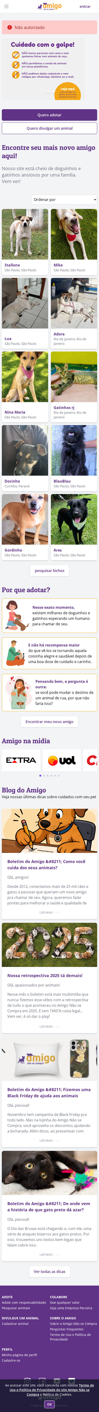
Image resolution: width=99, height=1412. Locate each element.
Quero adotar (49, 114)
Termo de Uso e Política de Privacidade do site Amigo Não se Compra (52, 1390)
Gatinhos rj (64, 407)
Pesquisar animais (16, 1308)
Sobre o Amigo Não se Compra (73, 1323)
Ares (58, 550)
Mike (58, 265)
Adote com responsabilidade (24, 1302)
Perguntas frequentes (67, 1329)
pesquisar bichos (49, 570)
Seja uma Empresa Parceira (71, 1308)
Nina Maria (15, 412)
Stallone (12, 265)
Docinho (12, 481)
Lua (8, 338)
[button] (40, 776)
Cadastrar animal (15, 1323)
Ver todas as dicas (49, 1271)
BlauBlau (62, 481)
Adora (59, 334)
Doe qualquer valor (65, 1302)
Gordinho (13, 550)
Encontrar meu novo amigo (49, 721)
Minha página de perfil (19, 1355)
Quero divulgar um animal (50, 128)
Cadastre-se (11, 1360)
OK (49, 1404)
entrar (85, 6)
